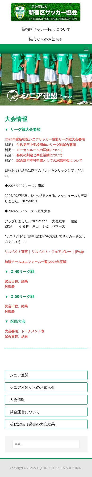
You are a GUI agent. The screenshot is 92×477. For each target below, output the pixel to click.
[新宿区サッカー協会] (46, 12)
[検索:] (46, 444)
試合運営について (25, 411)
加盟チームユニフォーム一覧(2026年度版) (36, 261)
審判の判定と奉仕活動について (40, 155)
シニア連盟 (19, 375)
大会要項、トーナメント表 (24, 331)
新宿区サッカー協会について (46, 29)
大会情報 (17, 399)
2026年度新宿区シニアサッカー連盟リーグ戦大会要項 (45, 139)
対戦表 (10, 286)
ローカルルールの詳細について (40, 150)
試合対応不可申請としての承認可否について (50, 160)
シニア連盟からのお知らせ (32, 387)
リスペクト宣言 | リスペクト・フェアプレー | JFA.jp (44, 251)
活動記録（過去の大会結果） (34, 424)
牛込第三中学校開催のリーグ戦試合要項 (46, 144)
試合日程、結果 (16, 281)
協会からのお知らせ (46, 39)
